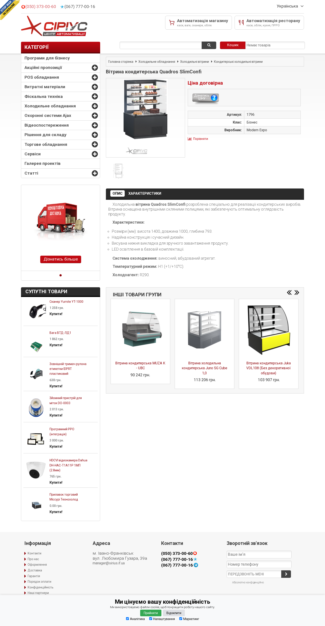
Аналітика (137, 618)
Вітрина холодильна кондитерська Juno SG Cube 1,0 (204, 368)
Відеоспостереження (47, 125)
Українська (287, 6)
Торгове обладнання (46, 144)
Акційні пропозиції (43, 67)
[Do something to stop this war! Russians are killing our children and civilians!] (10, 10)
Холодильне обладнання (50, 105)
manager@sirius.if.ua (109, 563)
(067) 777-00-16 (80, 6)
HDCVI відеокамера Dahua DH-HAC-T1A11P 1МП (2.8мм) (68, 465)
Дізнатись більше (61, 259)
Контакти (34, 553)
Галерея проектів (43, 163)
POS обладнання (42, 77)
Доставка (35, 570)
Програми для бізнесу (47, 58)
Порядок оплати (39, 581)
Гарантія (34, 576)
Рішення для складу (46, 134)
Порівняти (200, 139)
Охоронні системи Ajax (48, 115)
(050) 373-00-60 (40, 6)
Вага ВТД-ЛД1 (60, 333)
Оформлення (37, 564)
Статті (31, 173)
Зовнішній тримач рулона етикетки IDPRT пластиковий (68, 369)
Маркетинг (191, 618)
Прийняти (151, 613)
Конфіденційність (41, 587)
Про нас (33, 559)
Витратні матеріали (45, 86)
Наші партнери (38, 593)
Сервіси (33, 153)
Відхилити (173, 613)
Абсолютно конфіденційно (248, 582)
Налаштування (164, 618)
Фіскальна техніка (44, 96)
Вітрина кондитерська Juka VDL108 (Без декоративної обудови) (268, 368)
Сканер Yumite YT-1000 (66, 301)
